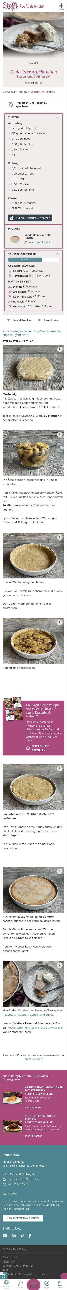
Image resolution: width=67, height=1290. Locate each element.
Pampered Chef (33, 1059)
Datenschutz (10, 1257)
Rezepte (23, 92)
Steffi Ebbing (9, 92)
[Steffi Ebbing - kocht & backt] (23, 6)
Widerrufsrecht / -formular (18, 1266)
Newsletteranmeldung (23, 1218)
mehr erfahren (33, 1107)
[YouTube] (6, 1236)
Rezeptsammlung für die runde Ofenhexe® (35, 1027)
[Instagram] (14, 1236)
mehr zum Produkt (40, 242)
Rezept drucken (22, 320)
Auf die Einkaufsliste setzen (33, 217)
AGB (5, 1270)
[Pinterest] (22, 1236)
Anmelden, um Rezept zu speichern (31, 104)
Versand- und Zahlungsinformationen (24, 1274)
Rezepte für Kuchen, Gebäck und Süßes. (28, 1014)
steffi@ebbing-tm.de (27, 1174)
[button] (33, 228)
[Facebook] (29, 1236)
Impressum (9, 1261)
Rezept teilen (51, 320)
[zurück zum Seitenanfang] (63, 1276)
